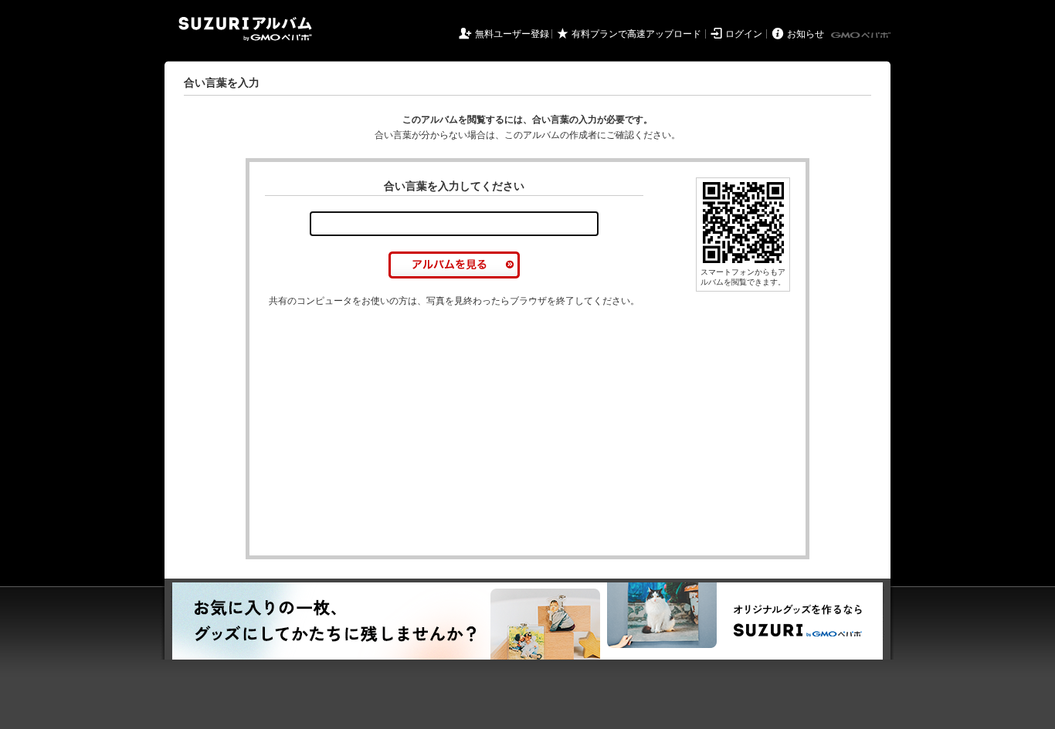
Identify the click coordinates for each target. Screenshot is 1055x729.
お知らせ (805, 34)
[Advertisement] (394, 432)
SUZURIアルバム (245, 29)
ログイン (743, 34)
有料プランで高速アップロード (636, 34)
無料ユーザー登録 (512, 34)
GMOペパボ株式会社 (862, 35)
